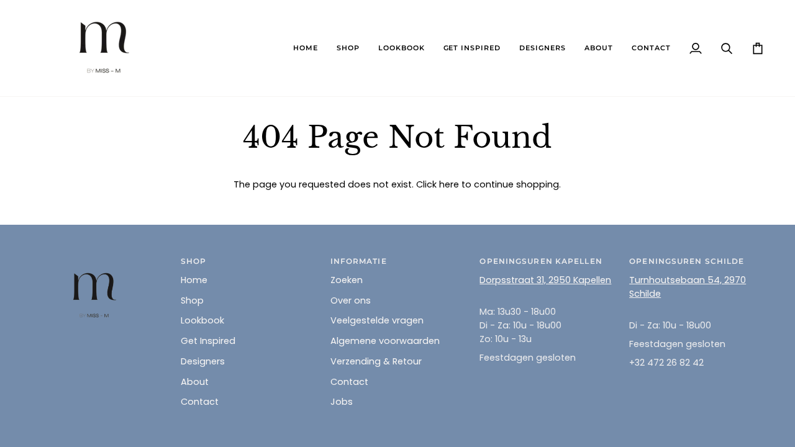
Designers (203, 361)
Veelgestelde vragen (377, 320)
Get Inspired (208, 341)
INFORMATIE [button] (358, 261)
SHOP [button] (193, 261)
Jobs (341, 401)
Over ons (350, 300)
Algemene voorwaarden (385, 341)
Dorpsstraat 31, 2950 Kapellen (545, 280)
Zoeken (346, 280)
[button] (348, 48)
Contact (200, 401)
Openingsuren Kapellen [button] (540, 261)
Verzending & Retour (376, 361)
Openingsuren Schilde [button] (686, 261)
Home (194, 280)
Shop (192, 300)
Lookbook (202, 320)
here (449, 184)
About (195, 382)
